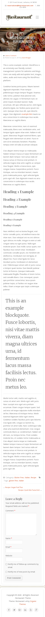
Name (9, 538)
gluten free (13, 480)
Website (9, 555)
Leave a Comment (10, 55)
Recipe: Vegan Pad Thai (14, 487)
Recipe (33, 477)
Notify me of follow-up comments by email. (23, 565)
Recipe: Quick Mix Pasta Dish (29, 490)
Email (8, 547)
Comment (10, 510)
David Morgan (26, 58)
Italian (27, 477)
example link (27, 114)
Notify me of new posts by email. (21, 572)
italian (21, 480)
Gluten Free (19, 477)
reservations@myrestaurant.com (20, 5)
